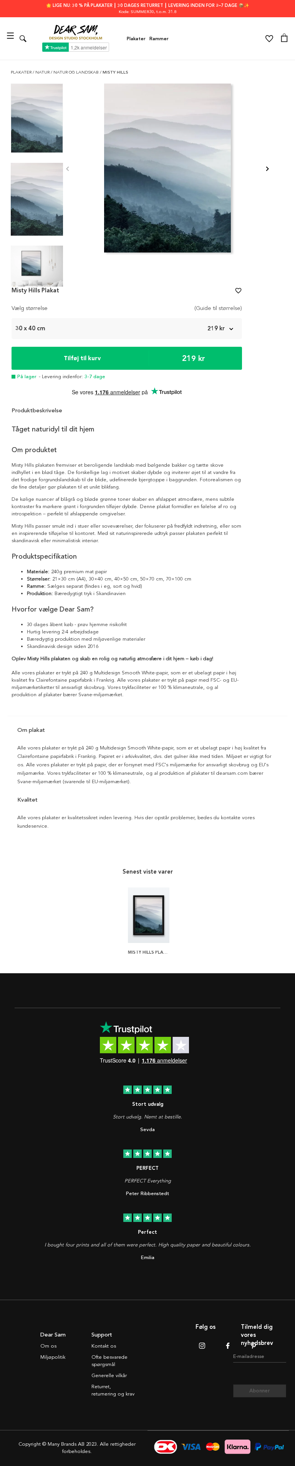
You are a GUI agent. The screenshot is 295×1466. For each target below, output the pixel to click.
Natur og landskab (76, 72)
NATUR (43, 72)
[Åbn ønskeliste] (269, 39)
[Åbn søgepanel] (23, 38)
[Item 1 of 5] (167, 169)
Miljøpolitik (52, 1357)
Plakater (136, 38)
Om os (48, 1346)
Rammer (159, 38)
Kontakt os (103, 1346)
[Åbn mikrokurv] (284, 39)
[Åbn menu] (11, 38)
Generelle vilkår (109, 1376)
